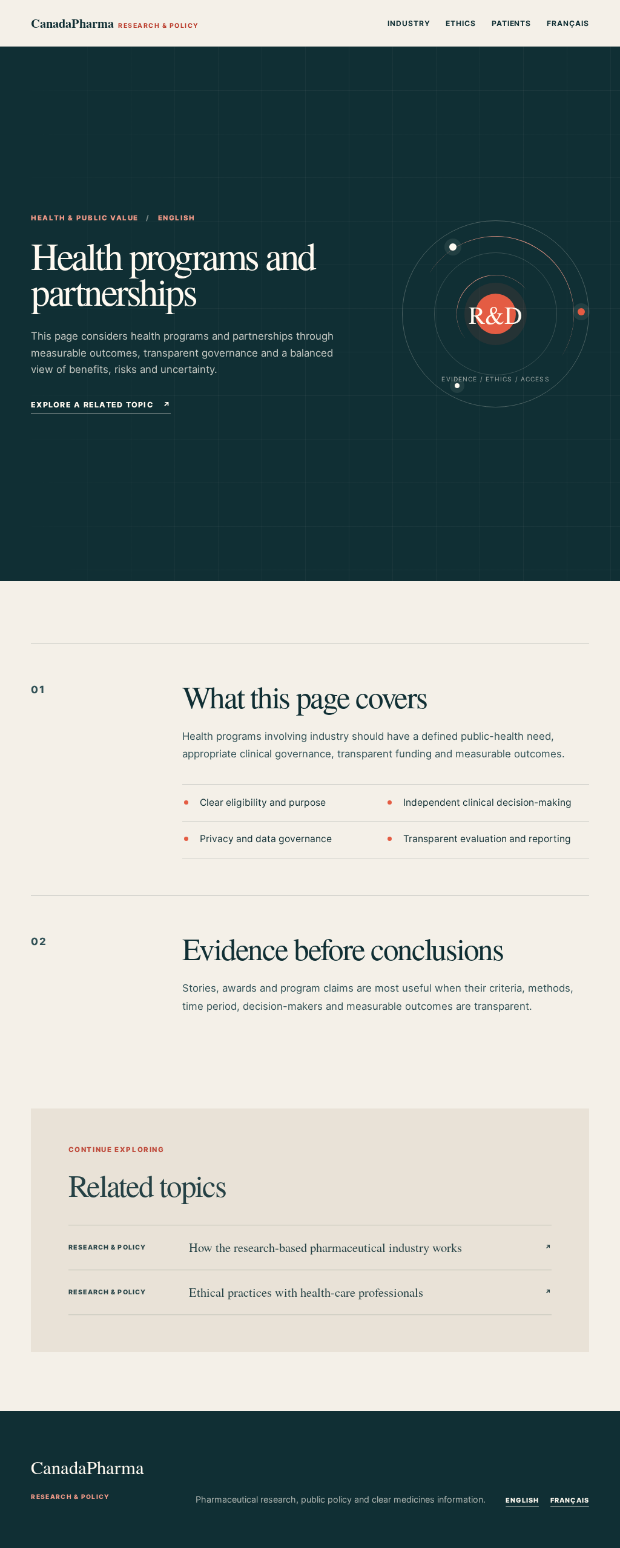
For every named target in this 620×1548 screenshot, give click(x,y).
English (522, 1500)
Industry (409, 23)
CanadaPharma (115, 23)
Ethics (461, 23)
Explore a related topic (101, 404)
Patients (512, 23)
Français (568, 23)
